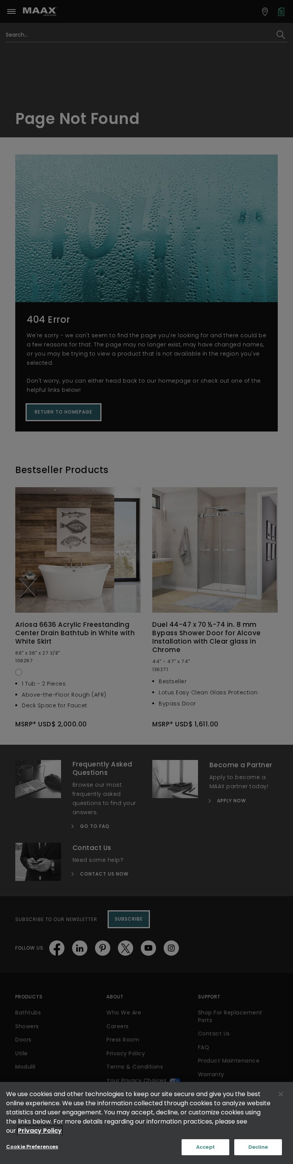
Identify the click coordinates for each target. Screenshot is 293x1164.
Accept (205, 1147)
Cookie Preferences (32, 1146)
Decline (258, 1147)
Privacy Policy (40, 1130)
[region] (146, 1123)
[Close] (280, 1094)
